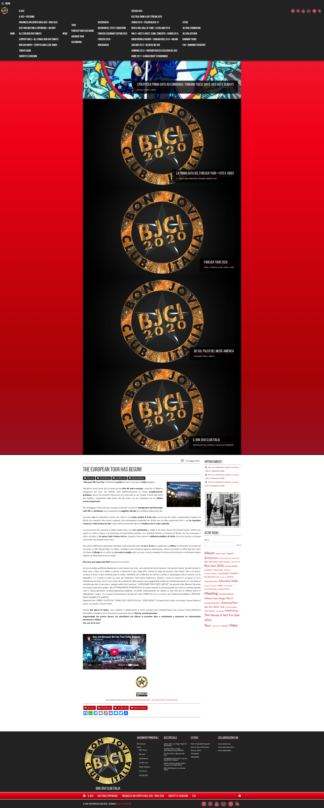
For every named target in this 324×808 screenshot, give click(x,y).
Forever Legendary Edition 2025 (112, 33)
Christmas (227, 570)
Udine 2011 (216, 626)
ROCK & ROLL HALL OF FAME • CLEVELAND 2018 (150, 27)
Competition (223, 573)
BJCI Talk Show (211, 562)
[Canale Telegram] (315, 11)
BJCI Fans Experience (108, 796)
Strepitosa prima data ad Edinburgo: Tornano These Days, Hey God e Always (185, 84)
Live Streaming (210, 589)
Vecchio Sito (143, 775)
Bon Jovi (90, 478)
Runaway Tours (190, 39)
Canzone (208, 570)
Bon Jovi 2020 (214, 565)
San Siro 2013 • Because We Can (145, 44)
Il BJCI (21, 10)
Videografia (103, 44)
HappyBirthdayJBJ (211, 581)
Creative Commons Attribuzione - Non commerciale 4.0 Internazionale (152, 700)
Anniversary (221, 554)
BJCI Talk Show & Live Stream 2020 (146, 16)
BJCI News (143, 750)
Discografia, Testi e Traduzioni (112, 27)
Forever (230, 577)
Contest (234, 573)
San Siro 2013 (211, 607)
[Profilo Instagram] (299, 11)
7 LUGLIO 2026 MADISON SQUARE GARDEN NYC (196, 179)
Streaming (219, 611)
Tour (73, 25)
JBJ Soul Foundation (191, 27)
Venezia (224, 626)
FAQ (194, 796)
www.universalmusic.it (226, 747)
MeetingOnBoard (226, 594)
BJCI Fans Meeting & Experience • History (37, 27)
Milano (208, 598)
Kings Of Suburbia (210, 586)
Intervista (224, 581)
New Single (219, 598)
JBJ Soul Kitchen (190, 33)
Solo (222, 607)
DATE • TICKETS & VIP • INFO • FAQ (219, 267)
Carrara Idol (218, 570)
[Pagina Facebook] (293, 11)
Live (220, 585)
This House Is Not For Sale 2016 (222, 618)
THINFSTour (231, 611)
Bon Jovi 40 (235, 562)
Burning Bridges (231, 566)
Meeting (211, 593)
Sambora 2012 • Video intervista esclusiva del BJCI (174, 749)
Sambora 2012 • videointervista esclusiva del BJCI (154, 50)
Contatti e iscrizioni (28, 56)
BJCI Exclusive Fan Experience (229, 558)
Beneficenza (211, 558)
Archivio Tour (77, 36)
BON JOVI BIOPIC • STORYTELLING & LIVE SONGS (38, 44)
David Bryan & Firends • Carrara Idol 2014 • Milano (175, 759)
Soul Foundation (231, 607)
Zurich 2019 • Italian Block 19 (145, 22)
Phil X (229, 598)
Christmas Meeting (210, 573)
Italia (234, 581)
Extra (185, 22)
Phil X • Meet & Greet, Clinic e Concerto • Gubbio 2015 (175, 764)
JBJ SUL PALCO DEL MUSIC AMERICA (214, 351)
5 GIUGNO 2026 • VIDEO (204, 356)
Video (233, 625)
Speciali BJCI (136, 10)
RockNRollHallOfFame (212, 603)
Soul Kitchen (209, 611)
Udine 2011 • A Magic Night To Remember (149, 56)
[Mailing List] (309, 11)
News (65, 33)
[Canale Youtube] (304, 11)
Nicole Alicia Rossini (123, 804)
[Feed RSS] (320, 11)
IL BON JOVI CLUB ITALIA (206, 440)
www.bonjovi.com (224, 744)
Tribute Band (25, 50)
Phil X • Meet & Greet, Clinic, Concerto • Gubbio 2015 (154, 33)
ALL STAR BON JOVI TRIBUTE (30, 33)
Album (209, 553)
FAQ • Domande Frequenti (194, 44)
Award (230, 553)
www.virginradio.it (224, 750)
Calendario (76, 41)
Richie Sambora (138, 478)
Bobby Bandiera (224, 562)
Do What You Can (211, 577)
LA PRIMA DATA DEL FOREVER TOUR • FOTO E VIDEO (205, 173)
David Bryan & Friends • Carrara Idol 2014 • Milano (154, 39)
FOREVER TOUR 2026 (216, 262)
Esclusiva (223, 577)
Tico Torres (143, 771)
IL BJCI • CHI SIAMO (26, 16)
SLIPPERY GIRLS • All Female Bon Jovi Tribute (39, 39)
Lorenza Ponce (224, 589)
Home (12, 33)
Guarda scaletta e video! (146, 90)
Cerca (206, 540)
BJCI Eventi (141, 744)
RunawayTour (229, 602)
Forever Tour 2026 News (82, 30)
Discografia (103, 22)
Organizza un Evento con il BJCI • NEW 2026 (38, 22)
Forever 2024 (104, 39)
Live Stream (228, 586)
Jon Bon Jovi (121, 478)
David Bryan (105, 478)
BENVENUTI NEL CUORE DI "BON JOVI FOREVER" (213, 445)
